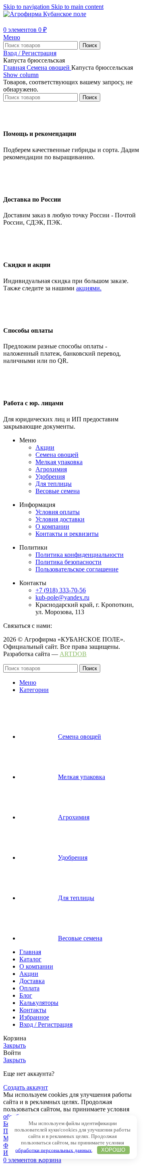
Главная (15, 67)
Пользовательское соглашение (76, 569)
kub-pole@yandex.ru (62, 597)
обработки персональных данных (53, 1150)
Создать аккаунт (25, 1087)
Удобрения (50, 476)
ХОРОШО (113, 1150)
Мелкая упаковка (59, 461)
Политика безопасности (68, 561)
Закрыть (14, 1045)
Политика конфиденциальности (79, 554)
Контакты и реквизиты (67, 533)
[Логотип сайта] (44, 13)
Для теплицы (53, 483)
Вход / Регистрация (45, 1024)
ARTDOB (73, 653)
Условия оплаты (57, 511)
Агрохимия (51, 469)
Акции (44, 447)
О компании (52, 526)
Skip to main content (77, 6)
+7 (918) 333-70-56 (60, 590)
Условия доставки (60, 519)
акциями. (89, 288)
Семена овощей (49, 67)
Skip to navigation (27, 6)
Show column (21, 74)
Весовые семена (57, 491)
